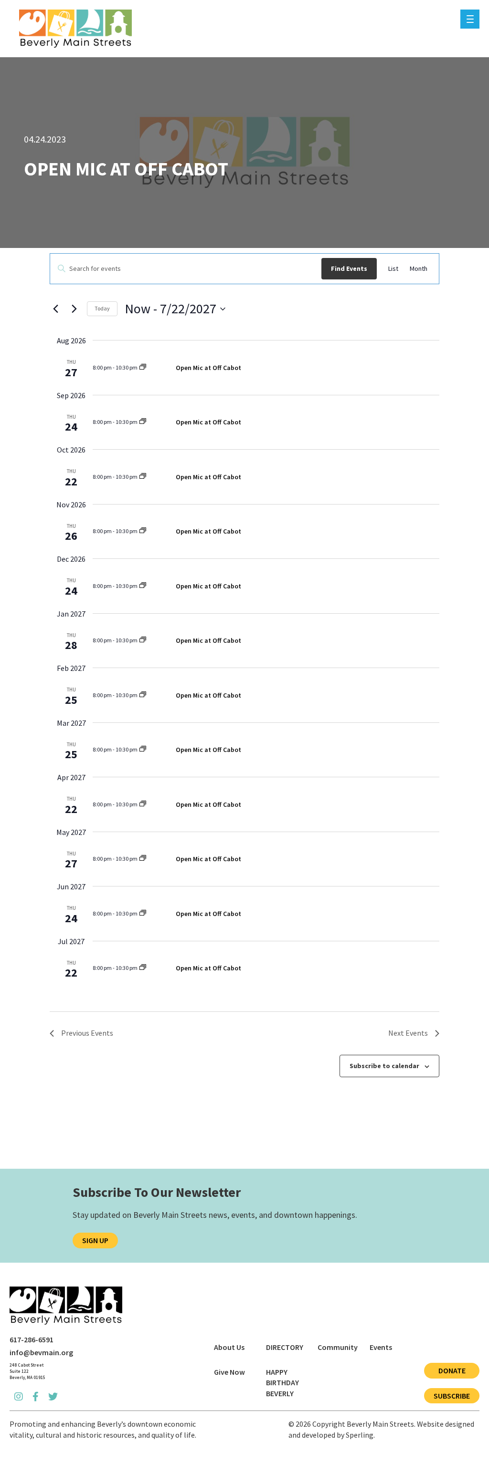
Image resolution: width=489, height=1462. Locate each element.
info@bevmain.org (41, 1352)
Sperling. (360, 1435)
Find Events (349, 268)
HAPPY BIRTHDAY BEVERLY (282, 1382)
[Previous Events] (55, 309)
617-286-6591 (31, 1339)
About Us (229, 1347)
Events (381, 1347)
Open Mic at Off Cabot (208, 367)
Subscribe (452, 1395)
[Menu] (469, 19)
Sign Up (95, 1240)
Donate (452, 1370)
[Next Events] (74, 309)
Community (338, 1347)
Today (102, 308)
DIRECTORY (284, 1347)
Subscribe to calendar (384, 1065)
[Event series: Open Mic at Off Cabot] (142, 367)
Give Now (229, 1372)
